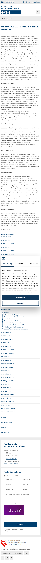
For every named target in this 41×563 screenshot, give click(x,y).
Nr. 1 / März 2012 (6, 360)
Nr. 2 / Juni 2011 (5, 370)
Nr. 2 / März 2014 (6, 332)
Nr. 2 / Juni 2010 (5, 384)
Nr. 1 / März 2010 (6, 391)
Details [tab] (20, 264)
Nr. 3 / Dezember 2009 (7, 394)
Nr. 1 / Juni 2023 (5, 240)
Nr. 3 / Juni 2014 (6, 309)
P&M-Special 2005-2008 (8, 408)
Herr (8, 476)
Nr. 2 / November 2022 (7, 244)
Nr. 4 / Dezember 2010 (7, 377)
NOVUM (3, 427)
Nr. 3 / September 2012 (7, 353)
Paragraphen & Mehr (7, 234)
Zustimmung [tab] (7, 264)
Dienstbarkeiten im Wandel (11, 319)
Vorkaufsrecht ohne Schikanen (12, 321)
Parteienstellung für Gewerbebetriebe (14, 325)
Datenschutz (7, 553)
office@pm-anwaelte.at (32, 2)
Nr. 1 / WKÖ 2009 (6, 398)
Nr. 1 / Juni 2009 (5, 405)
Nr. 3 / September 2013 (7, 339)
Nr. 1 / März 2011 (6, 374)
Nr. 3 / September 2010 (7, 381)
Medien (3, 417)
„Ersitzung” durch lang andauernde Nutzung (16, 329)
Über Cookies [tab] (33, 264)
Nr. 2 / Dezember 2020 (7, 251)
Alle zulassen (20, 297)
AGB (26, 553)
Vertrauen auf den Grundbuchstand (13, 317)
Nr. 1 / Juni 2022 (5, 247)
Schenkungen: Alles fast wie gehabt (14, 327)
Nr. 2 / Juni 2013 (5, 343)
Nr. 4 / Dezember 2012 (7, 350)
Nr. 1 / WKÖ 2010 (6, 388)
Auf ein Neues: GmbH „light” (12, 315)
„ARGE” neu (7, 313)
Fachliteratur (5, 432)
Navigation (8, 19)
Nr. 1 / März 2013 (6, 346)
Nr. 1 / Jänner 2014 (6, 336)
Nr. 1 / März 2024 (6, 237)
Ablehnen (20, 303)
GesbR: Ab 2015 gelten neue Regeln (14, 323)
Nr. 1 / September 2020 (7, 254)
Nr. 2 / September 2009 (7, 401)
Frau (16, 476)
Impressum (18, 553)
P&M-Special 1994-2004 (8, 412)
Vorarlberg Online (6, 422)
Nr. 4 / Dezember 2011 (7, 363)
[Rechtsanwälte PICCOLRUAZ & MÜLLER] (14, 10)
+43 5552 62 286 (8, 2)
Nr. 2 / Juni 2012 (5, 356)
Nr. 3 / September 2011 (7, 367)
